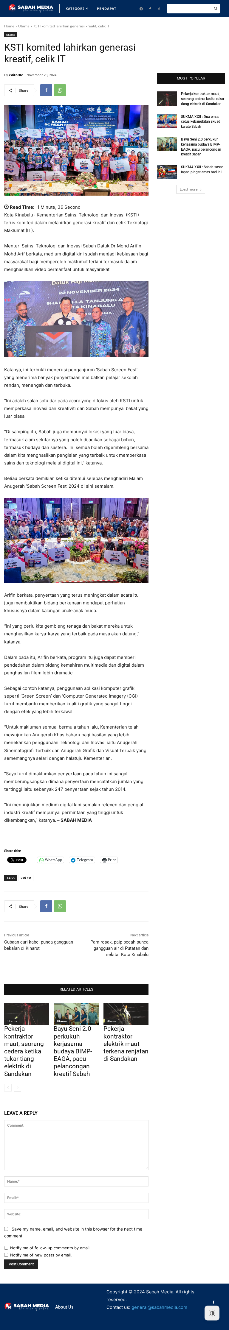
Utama (24, 26)
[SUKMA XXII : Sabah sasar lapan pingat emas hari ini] (167, 172)
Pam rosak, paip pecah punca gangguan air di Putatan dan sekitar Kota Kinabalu (119, 948)
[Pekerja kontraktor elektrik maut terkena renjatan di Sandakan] (125, 1014)
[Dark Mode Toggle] (212, 1313)
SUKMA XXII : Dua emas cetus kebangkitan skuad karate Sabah (200, 122)
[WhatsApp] (60, 90)
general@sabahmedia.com (159, 1307)
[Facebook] (150, 8)
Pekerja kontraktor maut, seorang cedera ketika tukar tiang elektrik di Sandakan (24, 1051)
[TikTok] (159, 8)
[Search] (215, 8)
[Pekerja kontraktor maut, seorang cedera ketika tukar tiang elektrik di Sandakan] (26, 1014)
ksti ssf (26, 878)
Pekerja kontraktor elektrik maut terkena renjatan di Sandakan (125, 1043)
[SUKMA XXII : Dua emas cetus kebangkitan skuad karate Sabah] (167, 121)
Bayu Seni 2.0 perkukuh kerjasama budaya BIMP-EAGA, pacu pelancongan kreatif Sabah (73, 1051)
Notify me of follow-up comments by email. (50, 1247)
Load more (189, 189)
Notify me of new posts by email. (41, 1255)
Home (9, 26)
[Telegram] (141, 8)
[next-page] (17, 1088)
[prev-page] (8, 1088)
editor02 (16, 75)
